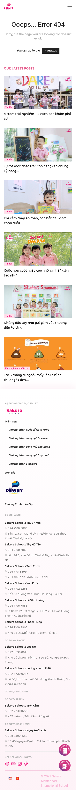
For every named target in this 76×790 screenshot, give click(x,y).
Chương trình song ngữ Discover (29, 438)
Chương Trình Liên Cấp (19, 504)
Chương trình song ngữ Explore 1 (29, 455)
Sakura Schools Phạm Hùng (23, 622)
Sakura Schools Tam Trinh (22, 566)
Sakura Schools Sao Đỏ (20, 647)
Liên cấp (10, 473)
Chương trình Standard (23, 464)
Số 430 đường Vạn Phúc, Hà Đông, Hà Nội (35, 594)
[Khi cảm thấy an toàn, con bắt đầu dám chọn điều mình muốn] (38, 197)
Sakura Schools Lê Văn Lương (24, 600)
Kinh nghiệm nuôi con (16, 368)
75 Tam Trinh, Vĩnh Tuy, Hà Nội (28, 577)
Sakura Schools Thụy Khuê (23, 523)
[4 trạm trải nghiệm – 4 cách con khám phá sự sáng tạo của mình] (38, 87)
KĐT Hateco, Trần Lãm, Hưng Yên (29, 716)
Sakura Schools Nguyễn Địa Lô (25, 730)
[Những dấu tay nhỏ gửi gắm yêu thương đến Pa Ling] (38, 301)
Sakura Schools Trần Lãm (22, 705)
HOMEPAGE (51, 51)
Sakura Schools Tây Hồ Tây (23, 544)
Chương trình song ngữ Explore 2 (29, 447)
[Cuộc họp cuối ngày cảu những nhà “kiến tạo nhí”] (38, 249)
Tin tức (8, 107)
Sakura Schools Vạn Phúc (22, 583)
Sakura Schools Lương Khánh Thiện (28, 668)
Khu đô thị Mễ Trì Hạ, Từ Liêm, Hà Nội (32, 633)
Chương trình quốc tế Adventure (29, 430)
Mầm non (11, 422)
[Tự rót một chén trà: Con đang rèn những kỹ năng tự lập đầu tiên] (38, 144)
